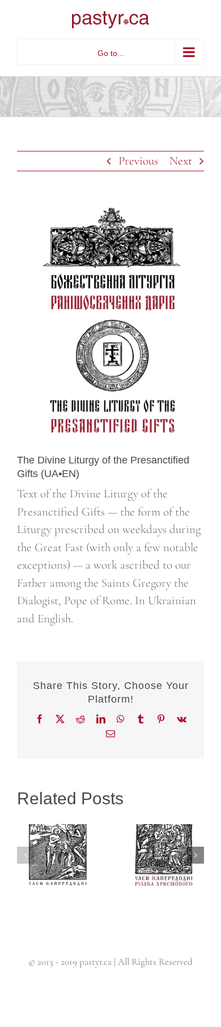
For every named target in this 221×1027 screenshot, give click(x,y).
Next (180, 161)
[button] (25, 855)
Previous (138, 161)
